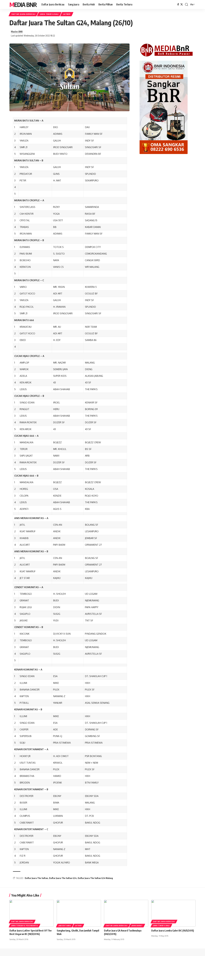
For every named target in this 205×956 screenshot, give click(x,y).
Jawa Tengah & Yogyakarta (24, 925)
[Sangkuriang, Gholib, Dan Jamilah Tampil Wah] (79, 913)
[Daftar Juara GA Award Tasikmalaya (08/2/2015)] (126, 913)
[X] (182, 4)
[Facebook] (178, 4)
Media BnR (23, 4)
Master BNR (17, 31)
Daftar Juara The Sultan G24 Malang (95, 878)
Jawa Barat (137, 925)
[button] (186, 4)
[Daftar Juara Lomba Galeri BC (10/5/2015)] (173, 913)
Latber (66, 14)
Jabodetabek (65, 925)
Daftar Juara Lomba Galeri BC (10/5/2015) (172, 930)
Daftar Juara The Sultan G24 (63, 878)
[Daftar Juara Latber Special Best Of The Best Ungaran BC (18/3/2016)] (31, 913)
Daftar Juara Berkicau (23, 14)
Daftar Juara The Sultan (36, 878)
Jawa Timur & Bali (49, 14)
